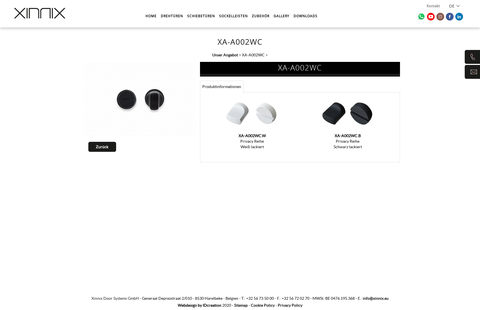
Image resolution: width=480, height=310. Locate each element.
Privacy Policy (290, 305)
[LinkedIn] (459, 17)
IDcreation (199, 305)
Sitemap (241, 305)
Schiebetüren (201, 16)
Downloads (306, 16)
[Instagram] (440, 17)
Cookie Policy (263, 305)
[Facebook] (450, 17)
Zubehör (260, 16)
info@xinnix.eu (376, 298)
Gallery (281, 16)
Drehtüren (172, 16)
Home (151, 16)
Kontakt (433, 6)
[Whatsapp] (421, 17)
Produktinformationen (221, 86)
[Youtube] (431, 17)
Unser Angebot (225, 55)
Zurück (102, 147)
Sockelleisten (233, 16)
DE (452, 6)
